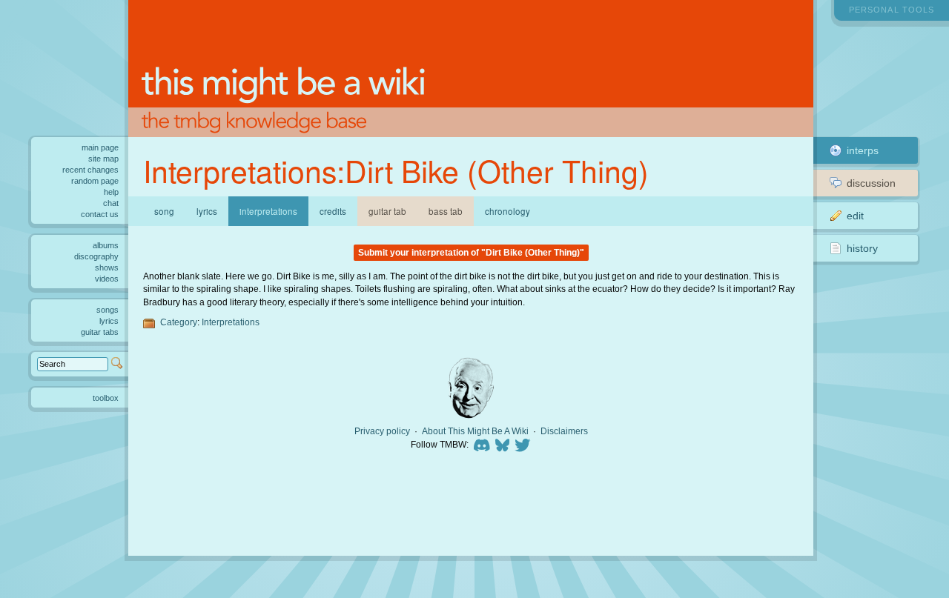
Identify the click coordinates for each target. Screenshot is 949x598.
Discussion (871, 183)
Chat (111, 203)
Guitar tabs (100, 332)
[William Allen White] (471, 388)
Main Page (100, 147)
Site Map (103, 158)
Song (164, 211)
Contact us (100, 214)
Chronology (507, 211)
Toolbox (106, 397)
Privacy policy (382, 431)
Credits (333, 211)
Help (111, 191)
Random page (95, 180)
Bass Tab (446, 211)
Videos (107, 278)
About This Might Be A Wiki (475, 431)
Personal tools (891, 9)
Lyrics (206, 211)
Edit (855, 216)
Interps (863, 150)
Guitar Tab (387, 211)
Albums (106, 245)
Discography (96, 256)
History (862, 248)
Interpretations (230, 322)
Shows (107, 267)
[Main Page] (470, 68)
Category (178, 322)
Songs (107, 309)
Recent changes (90, 169)
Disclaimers (564, 431)
